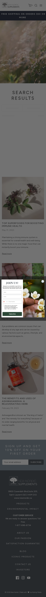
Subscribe (12, 314)
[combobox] (5, 302)
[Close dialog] (43, 281)
